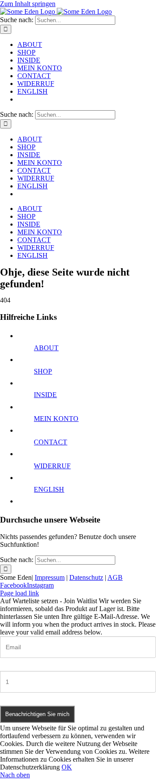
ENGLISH (49, 489)
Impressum (50, 577)
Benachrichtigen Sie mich (37, 714)
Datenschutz (86, 577)
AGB (115, 577)
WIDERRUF (52, 466)
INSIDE (45, 394)
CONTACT (50, 442)
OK (67, 767)
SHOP (43, 371)
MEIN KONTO (56, 418)
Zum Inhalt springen (27, 3)
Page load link (19, 593)
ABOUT (46, 348)
